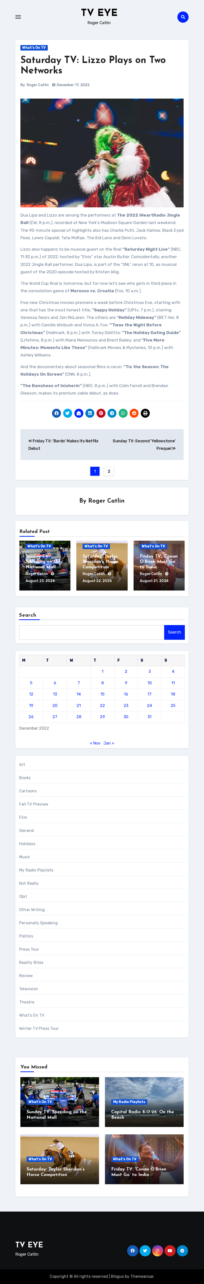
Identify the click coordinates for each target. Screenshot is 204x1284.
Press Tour (29, 949)
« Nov (95, 743)
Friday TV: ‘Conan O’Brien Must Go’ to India (159, 562)
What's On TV (34, 48)
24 (149, 705)
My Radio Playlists (36, 870)
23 (126, 705)
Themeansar (141, 1276)
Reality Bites (31, 962)
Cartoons (28, 791)
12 (31, 694)
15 (102, 694)
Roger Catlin (38, 85)
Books (25, 777)
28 (78, 716)
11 (173, 683)
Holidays (27, 843)
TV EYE (99, 13)
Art (22, 764)
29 (102, 716)
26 (31, 716)
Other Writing (32, 909)
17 (150, 694)
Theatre (26, 1002)
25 (173, 705)
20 (54, 705)
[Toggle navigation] (18, 17)
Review (26, 975)
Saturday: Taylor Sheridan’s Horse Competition (100, 562)
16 (126, 694)
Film (23, 817)
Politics (26, 936)
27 (54, 716)
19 (31, 705)
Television (28, 989)
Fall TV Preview (33, 804)
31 (150, 716)
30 (126, 716)
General (26, 830)
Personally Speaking (38, 923)
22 (102, 705)
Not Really (29, 883)
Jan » (108, 743)
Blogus (117, 1276)
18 (173, 694)
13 (55, 694)
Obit (23, 896)
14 (79, 694)
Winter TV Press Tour (39, 1028)
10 (150, 683)
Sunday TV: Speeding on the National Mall (43, 562)
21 (79, 705)
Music (24, 857)
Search (28, 615)
